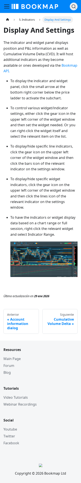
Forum (8, 365)
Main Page (12, 358)
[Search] (74, 6)
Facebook (11, 443)
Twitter (9, 436)
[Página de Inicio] (7, 19)
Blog (7, 372)
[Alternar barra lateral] (6, 6)
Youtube (10, 429)
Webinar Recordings (20, 404)
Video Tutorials (15, 397)
